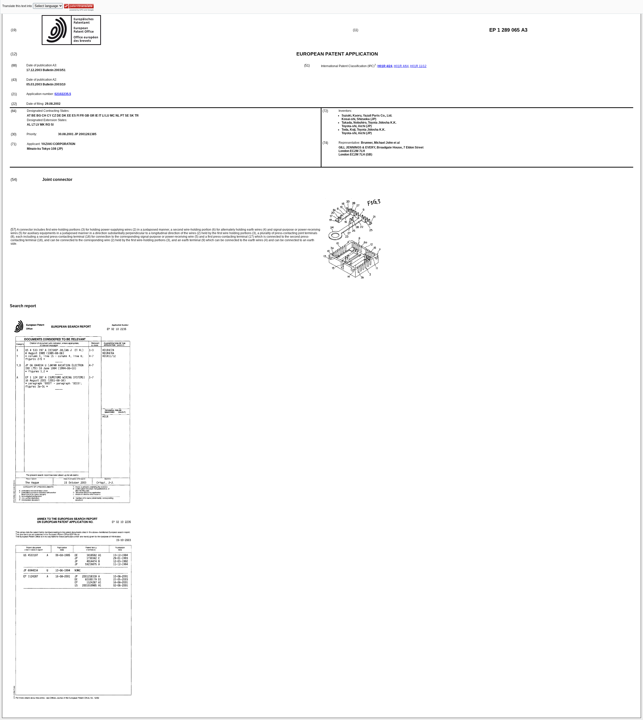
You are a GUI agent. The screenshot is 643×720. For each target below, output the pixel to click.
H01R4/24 (385, 66)
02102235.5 (63, 94)
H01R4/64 (401, 66)
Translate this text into (17, 6)
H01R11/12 (418, 66)
